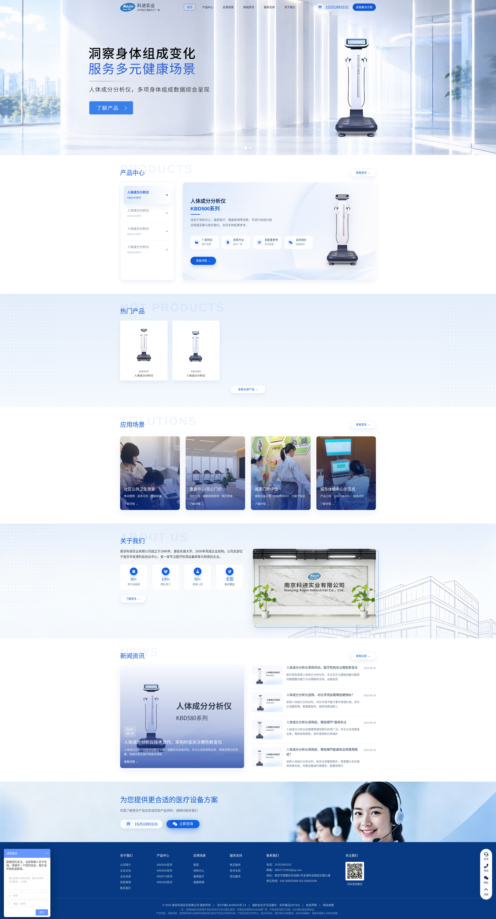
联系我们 (125, 888)
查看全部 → (363, 655)
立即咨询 (186, 824)
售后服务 (235, 864)
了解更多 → (133, 598)
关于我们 (289, 7)
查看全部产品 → (248, 389)
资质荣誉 (125, 882)
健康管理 (198, 882)
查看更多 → (363, 172)
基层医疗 (198, 876)
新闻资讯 (248, 7)
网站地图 (328, 905)
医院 (196, 864)
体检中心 (198, 870)
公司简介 (125, 864)
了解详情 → (131, 503)
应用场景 (228, 7)
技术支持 (235, 870)
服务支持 (269, 7)
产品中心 (207, 7)
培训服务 (235, 876)
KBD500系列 (164, 864)
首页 (189, 7)
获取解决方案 (364, 7)
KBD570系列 (164, 876)
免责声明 (311, 905)
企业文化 (125, 870)
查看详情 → (203, 260)
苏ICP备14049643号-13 (231, 905)
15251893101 (146, 824)
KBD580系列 (164, 882)
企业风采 (125, 876)
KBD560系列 (164, 870)
